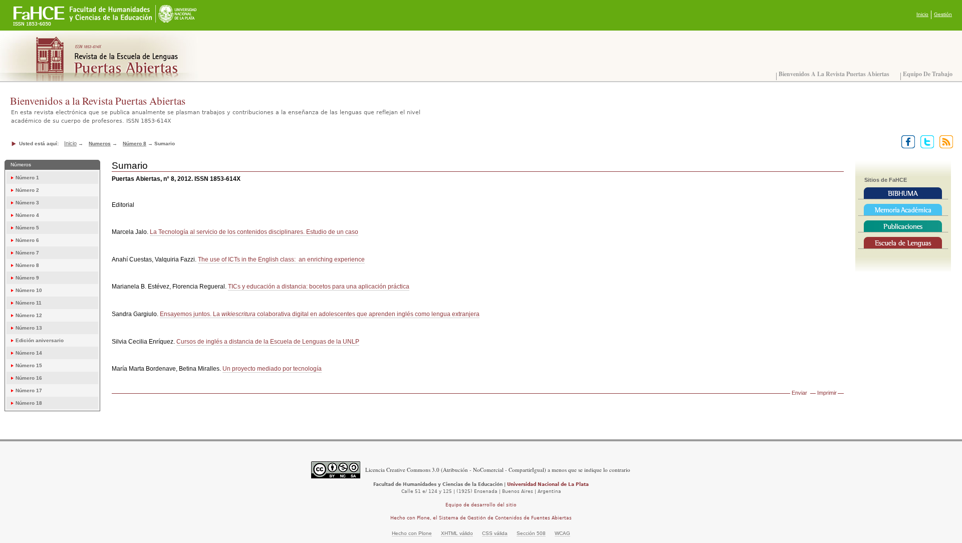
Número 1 (27, 177)
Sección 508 (531, 533)
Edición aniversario (40, 340)
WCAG (562, 533)
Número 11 (29, 303)
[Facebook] (906, 141)
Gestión (943, 14)
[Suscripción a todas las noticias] (944, 141)
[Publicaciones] (903, 226)
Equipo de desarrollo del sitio (481, 504)
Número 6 (27, 240)
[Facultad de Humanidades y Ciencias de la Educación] (39, 10)
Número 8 (134, 143)
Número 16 (29, 378)
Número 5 (27, 227)
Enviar (799, 393)
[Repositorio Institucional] (903, 210)
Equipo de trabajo (927, 74)
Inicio (922, 14)
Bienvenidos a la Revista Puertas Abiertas (834, 74)
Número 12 (29, 315)
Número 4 (27, 215)
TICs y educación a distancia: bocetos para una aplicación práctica (318, 286)
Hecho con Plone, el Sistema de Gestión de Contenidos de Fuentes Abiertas (481, 517)
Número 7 (27, 252)
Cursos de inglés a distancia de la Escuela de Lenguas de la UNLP (267, 341)
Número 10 (29, 290)
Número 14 (29, 353)
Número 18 (29, 403)
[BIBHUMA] (903, 193)
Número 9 (27, 278)
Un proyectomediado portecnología (272, 368)
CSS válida (495, 533)
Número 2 (27, 190)
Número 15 (29, 365)
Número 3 (27, 202)
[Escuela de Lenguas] (903, 243)
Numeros (100, 143)
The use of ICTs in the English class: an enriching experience (281, 259)
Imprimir (827, 393)
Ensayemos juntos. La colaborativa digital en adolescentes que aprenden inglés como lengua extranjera (319, 314)
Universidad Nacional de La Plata (548, 484)
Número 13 (29, 328)
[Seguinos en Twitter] (925, 141)
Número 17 (29, 390)
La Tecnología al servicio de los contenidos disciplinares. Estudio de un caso (254, 231)
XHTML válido (457, 533)
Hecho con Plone (412, 533)
